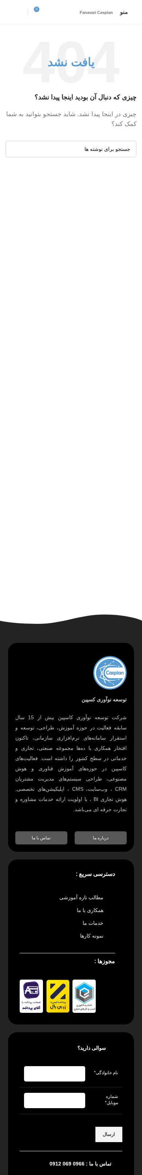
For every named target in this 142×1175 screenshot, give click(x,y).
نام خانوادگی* (106, 1072)
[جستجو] (13, 149)
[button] (101, 837)
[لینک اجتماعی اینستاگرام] (19, 12)
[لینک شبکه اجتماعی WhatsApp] (10, 12)
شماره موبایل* (111, 1099)
